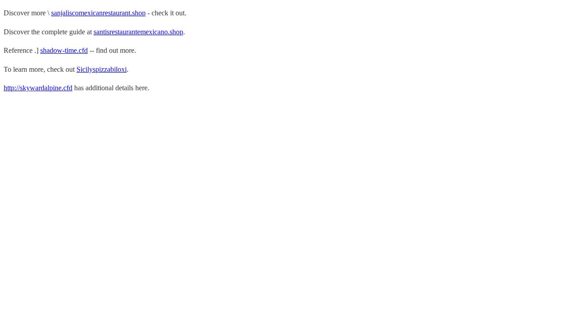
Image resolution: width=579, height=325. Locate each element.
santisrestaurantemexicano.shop (138, 32)
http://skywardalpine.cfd (38, 88)
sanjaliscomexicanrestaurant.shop (98, 13)
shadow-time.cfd (64, 50)
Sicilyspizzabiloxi (101, 69)
